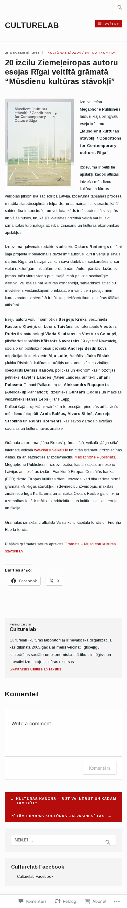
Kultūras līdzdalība (68, 52)
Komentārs (99, 768)
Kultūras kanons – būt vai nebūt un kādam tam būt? (66, 801)
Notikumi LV (104, 52)
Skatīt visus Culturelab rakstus (35, 669)
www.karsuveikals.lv (51, 450)
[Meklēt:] (120, 7)
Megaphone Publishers (95, 457)
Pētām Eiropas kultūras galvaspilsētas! (58, 816)
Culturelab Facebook (37, 867)
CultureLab (32, 25)
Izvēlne (111, 24)
